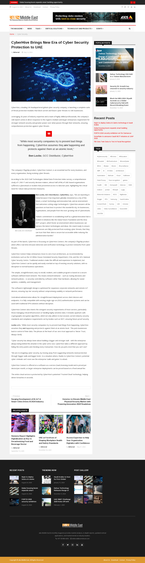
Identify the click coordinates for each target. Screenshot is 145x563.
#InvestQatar (124, 161)
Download (37, 7)
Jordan (107, 190)
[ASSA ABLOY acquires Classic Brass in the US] (98, 503)
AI (103, 171)
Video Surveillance (110, 209)
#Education (123, 156)
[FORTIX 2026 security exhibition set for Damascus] (15, 502)
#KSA (99, 166)
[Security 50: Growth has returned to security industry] (102, 90)
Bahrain (111, 175)
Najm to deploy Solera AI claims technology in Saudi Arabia (113, 124)
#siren (114, 166)
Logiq (123, 190)
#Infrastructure (112, 161)
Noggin (99, 199)
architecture (120, 171)
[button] (131, 2)
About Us (28, 7)
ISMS (130, 185)
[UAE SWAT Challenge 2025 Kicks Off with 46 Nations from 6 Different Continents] (47, 502)
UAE (118, 204)
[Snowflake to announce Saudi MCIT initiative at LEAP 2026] (78, 493)
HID (106, 185)
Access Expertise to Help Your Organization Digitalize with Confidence (78, 440)
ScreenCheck (101, 204)
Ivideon (99, 190)
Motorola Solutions (103, 194)
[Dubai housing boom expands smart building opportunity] (15, 491)
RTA (106, 199)
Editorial (16, 52)
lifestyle (115, 190)
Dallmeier (126, 175)
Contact (45, 7)
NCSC (115, 194)
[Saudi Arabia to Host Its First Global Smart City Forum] (47, 480)
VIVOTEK (100, 213)
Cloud (118, 175)
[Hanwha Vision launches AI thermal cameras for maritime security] (88, 503)
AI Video (110, 171)
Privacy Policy (54, 7)
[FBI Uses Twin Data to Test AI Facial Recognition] (88, 493)
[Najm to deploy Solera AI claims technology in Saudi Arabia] (15, 480)
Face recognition (114, 180)
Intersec (123, 185)
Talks (38, 28)
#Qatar (106, 166)
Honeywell (113, 185)
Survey (111, 204)
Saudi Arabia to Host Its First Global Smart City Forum (62, 479)
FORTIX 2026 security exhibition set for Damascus (112, 133)
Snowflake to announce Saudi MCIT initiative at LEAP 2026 (113, 137)
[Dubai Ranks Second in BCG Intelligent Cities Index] (78, 503)
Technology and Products (79, 28)
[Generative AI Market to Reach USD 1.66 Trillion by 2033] (98, 493)
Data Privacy (101, 180)
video (99, 209)
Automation (101, 175)
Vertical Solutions (54, 28)
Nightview (123, 194)
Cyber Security (22, 34)
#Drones (113, 156)
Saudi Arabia (124, 199)
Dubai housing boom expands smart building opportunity (41, 2)
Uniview (125, 204)
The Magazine (17, 28)
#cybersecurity (102, 156)
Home (12, 34)
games (125, 180)
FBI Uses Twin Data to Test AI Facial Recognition (112, 141)
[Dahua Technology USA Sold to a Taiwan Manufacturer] (102, 78)
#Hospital (100, 161)
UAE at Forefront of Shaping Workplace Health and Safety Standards (50, 440)
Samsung (113, 199)
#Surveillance (123, 166)
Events (99, 28)
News (29, 28)
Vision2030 (123, 209)
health (99, 185)
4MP (98, 171)
